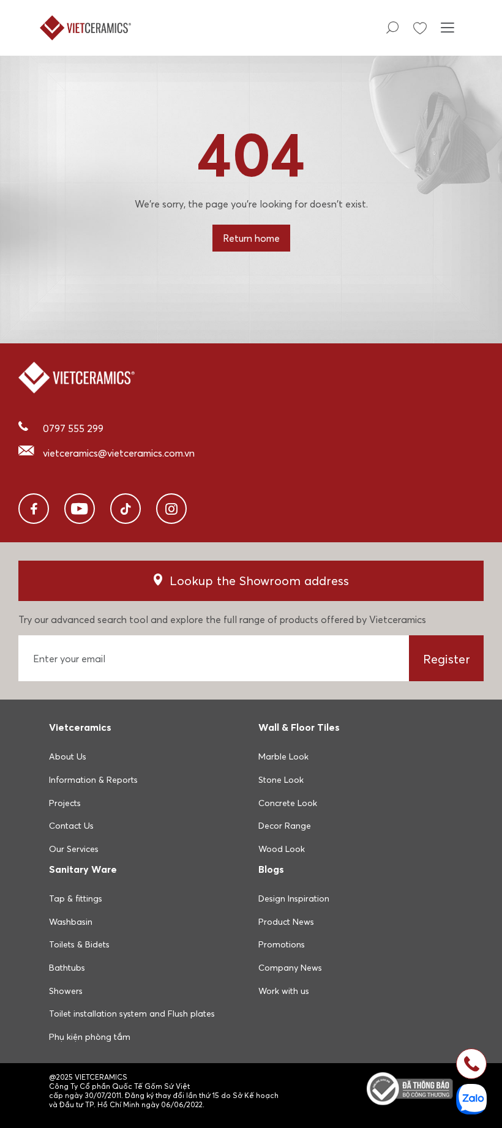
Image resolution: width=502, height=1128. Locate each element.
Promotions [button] (281, 944)
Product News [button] (286, 921)
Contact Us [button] (71, 825)
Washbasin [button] (70, 921)
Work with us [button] (283, 990)
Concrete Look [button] (287, 803)
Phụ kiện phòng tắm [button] (89, 1036)
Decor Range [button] (284, 825)
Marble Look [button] (283, 756)
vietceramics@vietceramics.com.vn (119, 453)
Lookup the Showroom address (259, 580)
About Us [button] (67, 756)
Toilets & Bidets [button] (79, 944)
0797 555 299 (73, 428)
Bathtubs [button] (67, 967)
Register (446, 659)
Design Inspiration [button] (293, 898)
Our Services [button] (74, 848)
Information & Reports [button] (93, 779)
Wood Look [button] (281, 848)
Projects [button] (65, 803)
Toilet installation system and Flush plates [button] (132, 1013)
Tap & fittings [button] (75, 898)
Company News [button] (290, 967)
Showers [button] (66, 990)
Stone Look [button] (281, 779)
